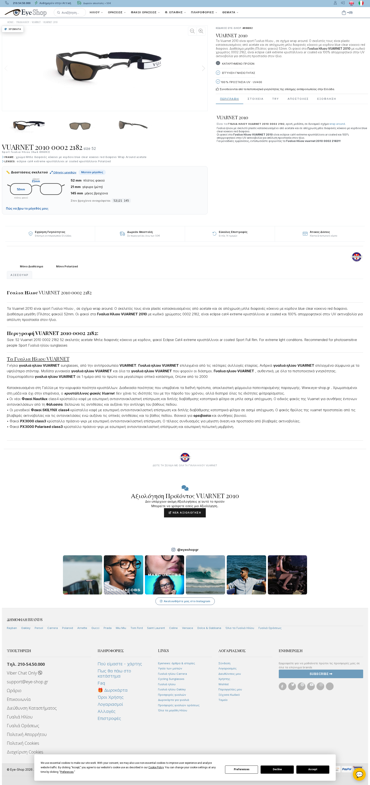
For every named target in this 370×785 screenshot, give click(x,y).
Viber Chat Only (22, 673)
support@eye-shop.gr (27, 682)
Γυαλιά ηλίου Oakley (172, 689)
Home (10, 22)
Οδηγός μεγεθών (64, 172)
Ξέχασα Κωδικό (229, 694)
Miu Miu (121, 628)
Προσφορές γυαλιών (172, 694)
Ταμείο (223, 700)
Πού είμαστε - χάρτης (120, 663)
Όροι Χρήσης (111, 697)
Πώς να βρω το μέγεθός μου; (27, 208)
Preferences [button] (67, 771)
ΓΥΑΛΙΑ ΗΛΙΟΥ (22, 22)
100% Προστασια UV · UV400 (241, 82)
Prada (108, 628)
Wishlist (223, 684)
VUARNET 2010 (50, 22)
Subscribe (319, 674)
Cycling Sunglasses (171, 679)
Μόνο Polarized (67, 266)
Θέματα (229, 12)
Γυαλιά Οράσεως (270, 628)
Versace (187, 628)
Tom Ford (136, 628)
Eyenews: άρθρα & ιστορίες (176, 663)
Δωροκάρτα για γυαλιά (173, 700)
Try (275, 98)
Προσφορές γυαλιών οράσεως (179, 705)
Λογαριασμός (227, 668)
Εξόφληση (326, 98)
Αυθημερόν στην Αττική (55, 3)
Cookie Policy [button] (156, 767)
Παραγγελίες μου (230, 689)
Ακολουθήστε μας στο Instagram (187, 601)
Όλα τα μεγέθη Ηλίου (172, 710)
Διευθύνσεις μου (229, 673)
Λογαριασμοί (110, 704)
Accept (312, 769)
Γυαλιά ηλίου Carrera (172, 673)
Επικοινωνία (19, 699)
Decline (277, 769)
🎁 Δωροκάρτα (113, 690)
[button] (70, 12)
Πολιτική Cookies (23, 743)
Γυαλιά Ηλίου (20, 717)
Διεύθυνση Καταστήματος (32, 708)
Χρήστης (224, 679)
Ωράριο (14, 690)
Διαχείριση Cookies (25, 752)
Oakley (25, 628)
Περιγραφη (229, 98)
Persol (39, 628)
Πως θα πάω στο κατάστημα (114, 673)
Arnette (82, 628)
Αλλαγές (106, 711)
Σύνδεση (224, 663)
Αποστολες (298, 98)
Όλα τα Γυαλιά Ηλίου (239, 628)
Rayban (12, 628)
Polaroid (67, 628)
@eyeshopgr (188, 550)
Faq (101, 683)
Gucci (95, 628)
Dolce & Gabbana (209, 628)
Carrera (52, 628)
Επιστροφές (109, 718)
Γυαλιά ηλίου (167, 684)
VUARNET (36, 22)
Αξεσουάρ (19, 275)
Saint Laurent (156, 628)
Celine (173, 628)
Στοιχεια (256, 98)
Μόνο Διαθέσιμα (31, 266)
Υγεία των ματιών (170, 668)
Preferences (241, 769)
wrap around (337, 123)
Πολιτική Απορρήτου (27, 734)
